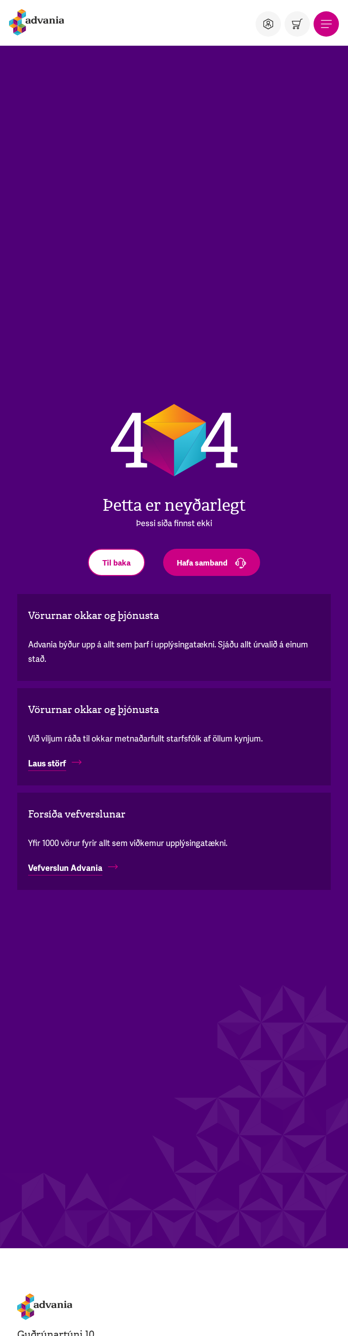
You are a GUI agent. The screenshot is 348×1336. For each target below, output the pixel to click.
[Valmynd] (326, 24)
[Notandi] (268, 24)
